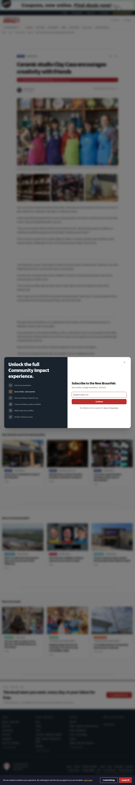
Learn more (88, 780)
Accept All (125, 780)
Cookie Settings (109, 780)
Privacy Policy (114, 408)
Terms (105, 408)
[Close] (124, 362)
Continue (99, 402)
